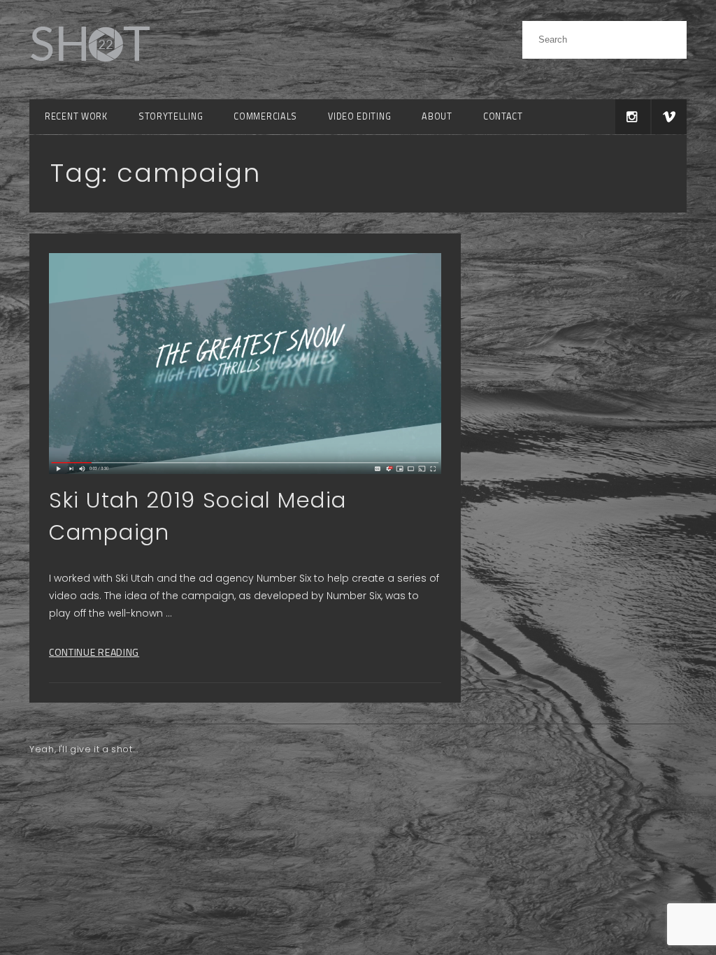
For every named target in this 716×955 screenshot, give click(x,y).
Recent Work (76, 116)
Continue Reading (94, 652)
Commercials (265, 116)
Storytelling (170, 116)
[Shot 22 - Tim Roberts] (89, 69)
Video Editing (359, 116)
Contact (503, 116)
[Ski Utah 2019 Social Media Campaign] (245, 363)
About (437, 116)
